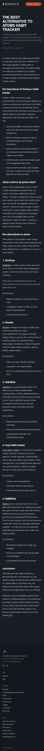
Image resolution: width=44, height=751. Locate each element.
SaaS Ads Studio (8, 724)
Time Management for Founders (13, 692)
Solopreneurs (6, 702)
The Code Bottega (15, 661)
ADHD (4, 695)
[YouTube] (7, 666)
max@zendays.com (8, 737)
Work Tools (6, 711)
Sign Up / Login (32, 4)
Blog (3, 679)
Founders (5, 689)
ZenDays (6, 265)
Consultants (6, 708)
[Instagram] (3, 666)
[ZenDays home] (10, 4)
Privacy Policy (7, 730)
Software (5, 676)
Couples (5, 705)
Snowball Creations (8, 721)
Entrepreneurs (7, 698)
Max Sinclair (6, 727)
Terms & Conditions (8, 733)
